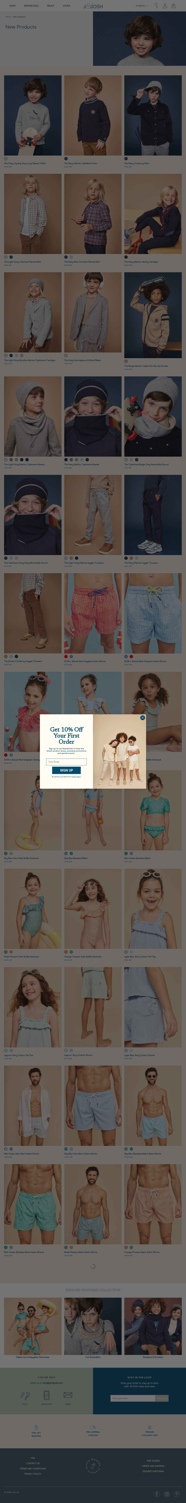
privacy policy (76, 776)
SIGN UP (66, 770)
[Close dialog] (142, 717)
